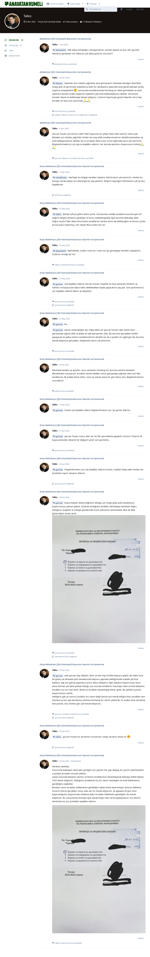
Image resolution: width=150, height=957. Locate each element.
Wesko (59, 83)
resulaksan (61, 177)
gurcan (59, 284)
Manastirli (61, 50)
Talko (58, 214)
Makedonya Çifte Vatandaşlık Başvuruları (58, 39)
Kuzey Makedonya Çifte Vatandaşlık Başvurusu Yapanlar (65, 166)
